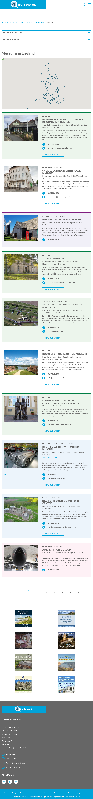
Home (4, 22)
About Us (10, 754)
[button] (44, 84)
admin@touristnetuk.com (19, 748)
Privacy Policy (13, 767)
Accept (77, 796)
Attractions (39, 22)
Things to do (25, 22)
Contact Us (11, 759)
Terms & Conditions (15, 763)
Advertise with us (13, 719)
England (13, 22)
